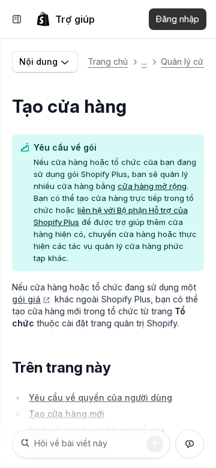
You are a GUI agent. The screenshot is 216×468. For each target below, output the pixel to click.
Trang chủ (108, 61)
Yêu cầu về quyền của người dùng (100, 397)
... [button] (144, 61)
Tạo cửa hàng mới (66, 414)
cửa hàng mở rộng (152, 186)
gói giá (26, 299)
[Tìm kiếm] (154, 444)
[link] (65, 19)
